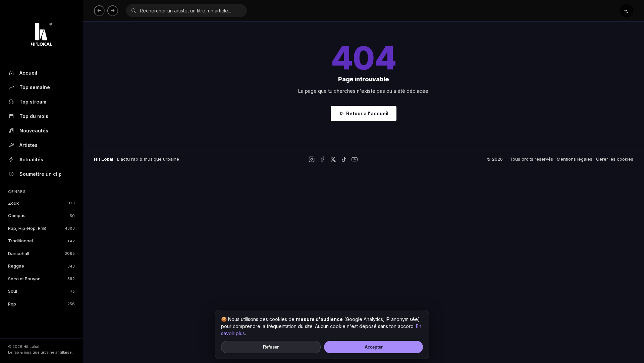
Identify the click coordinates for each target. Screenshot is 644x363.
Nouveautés (33, 130)
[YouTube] (355, 159)
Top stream (32, 102)
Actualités (31, 159)
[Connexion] (626, 10)
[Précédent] (99, 10)
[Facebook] (322, 159)
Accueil (28, 73)
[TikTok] (344, 159)
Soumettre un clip (40, 174)
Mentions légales (574, 159)
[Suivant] (112, 10)
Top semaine (34, 87)
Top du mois (33, 116)
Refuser (271, 347)
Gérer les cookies (614, 159)
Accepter (374, 347)
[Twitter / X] (333, 159)
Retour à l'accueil (367, 113)
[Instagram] (312, 159)
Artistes (28, 145)
